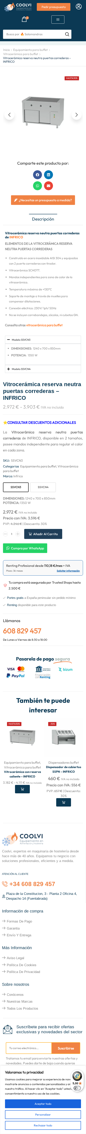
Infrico (18, 476)
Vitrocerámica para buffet (20, 54)
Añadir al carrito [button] (63, 802)
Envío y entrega (19, 935)
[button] (79, 7)
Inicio (6, 50)
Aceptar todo (43, 1104)
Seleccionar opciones (22, 789)
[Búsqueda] (67, 34)
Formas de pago (19, 921)
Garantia (13, 928)
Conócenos (15, 995)
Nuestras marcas (20, 1001)
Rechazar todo (43, 1125)
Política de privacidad (23, 972)
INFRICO (16, 237)
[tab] (43, 219)
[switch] (77, 1088)
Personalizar (43, 1114)
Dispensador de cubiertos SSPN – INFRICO (63, 769)
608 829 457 (22, 630)
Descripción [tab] (43, 219)
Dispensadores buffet (63, 762)
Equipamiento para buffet (30, 50)
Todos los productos (22, 1008)
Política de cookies (21, 965)
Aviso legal (15, 958)
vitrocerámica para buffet (44, 325)
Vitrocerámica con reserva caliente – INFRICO (22, 774)
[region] (43, 1100)
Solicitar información (68, 570)
